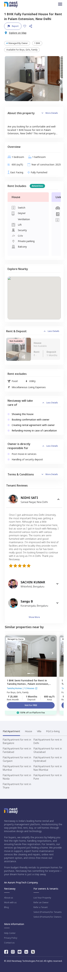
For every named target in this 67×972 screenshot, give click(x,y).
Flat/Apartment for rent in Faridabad (17, 750)
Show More (34, 617)
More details (52, 113)
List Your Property (42, 897)
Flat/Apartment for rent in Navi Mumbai (48, 768)
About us (8, 897)
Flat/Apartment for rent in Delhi (48, 741)
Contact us (9, 942)
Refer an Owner (41, 902)
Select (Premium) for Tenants (48, 912)
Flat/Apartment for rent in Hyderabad (48, 759)
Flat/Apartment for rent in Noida (17, 777)
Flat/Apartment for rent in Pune (48, 777)
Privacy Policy (10, 938)
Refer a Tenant (41, 907)
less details (53, 331)
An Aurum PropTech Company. (21, 882)
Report (15, 26)
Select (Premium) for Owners (48, 917)
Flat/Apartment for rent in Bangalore (17, 741)
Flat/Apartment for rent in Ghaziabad (48, 750)
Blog (6, 907)
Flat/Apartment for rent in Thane (17, 785)
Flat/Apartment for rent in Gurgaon (17, 759)
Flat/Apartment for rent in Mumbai (17, 768)
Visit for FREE (31, 705)
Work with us (10, 902)
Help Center (10, 933)
